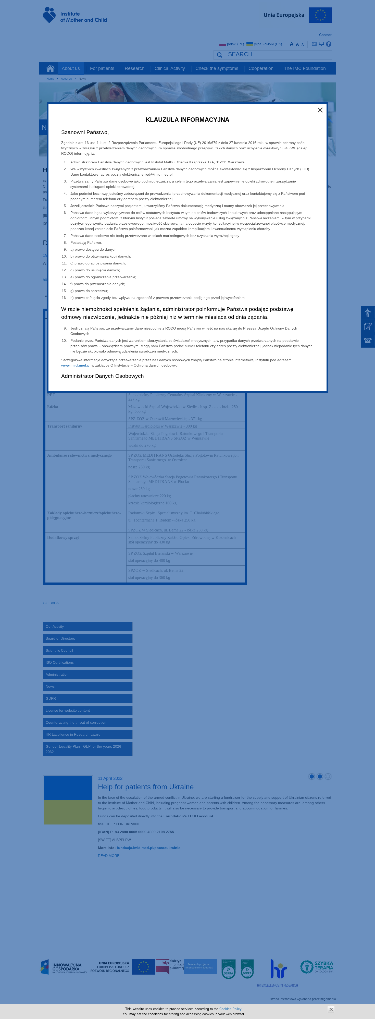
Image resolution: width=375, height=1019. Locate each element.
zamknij (331, 1009)
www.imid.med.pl (76, 365)
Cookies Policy (230, 1009)
